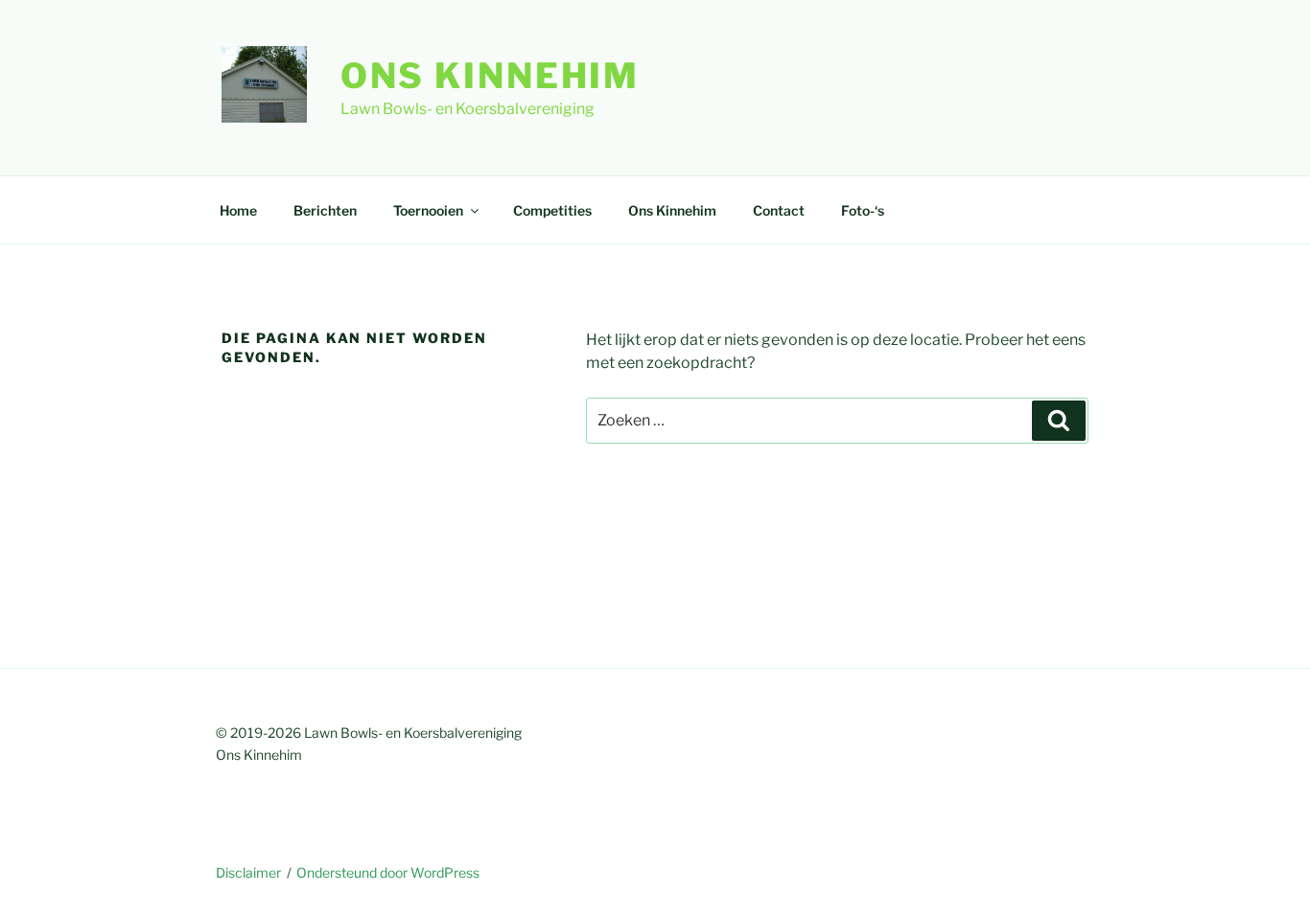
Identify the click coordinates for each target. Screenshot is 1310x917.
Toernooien (428, 210)
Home (238, 210)
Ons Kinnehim (490, 76)
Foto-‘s (862, 210)
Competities (552, 210)
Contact (779, 210)
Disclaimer (248, 872)
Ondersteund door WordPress (388, 872)
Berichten (325, 210)
